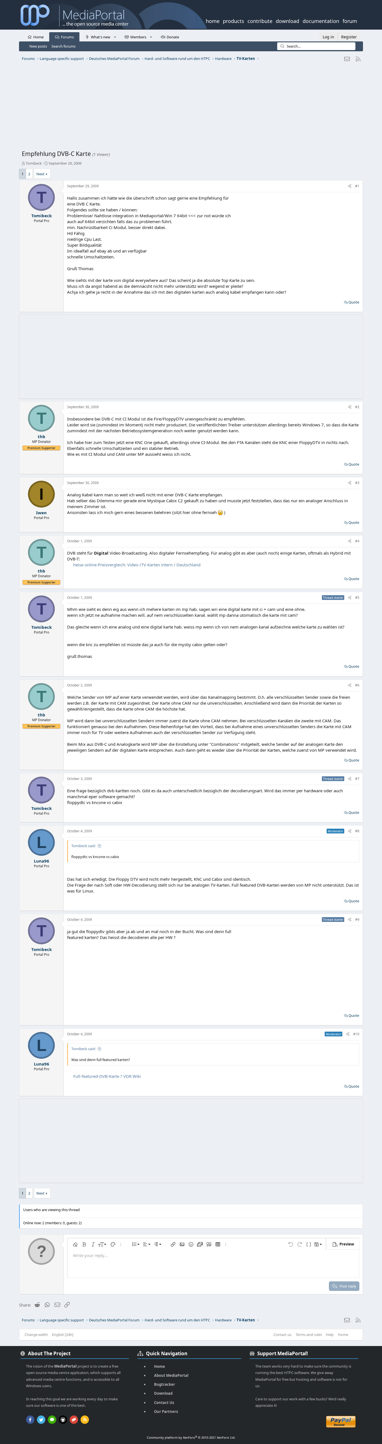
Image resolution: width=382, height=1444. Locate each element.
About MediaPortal (171, 1375)
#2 (357, 407)
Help (330, 1334)
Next (40, 173)
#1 (357, 186)
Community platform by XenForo (191, 1437)
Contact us (282, 1334)
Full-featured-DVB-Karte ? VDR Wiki (107, 1076)
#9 (357, 919)
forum (350, 20)
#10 (356, 1034)
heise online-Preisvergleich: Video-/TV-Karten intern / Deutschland (137, 564)
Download (163, 1393)
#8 (357, 831)
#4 (357, 541)
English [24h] (62, 1334)
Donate (173, 36)
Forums (67, 36)
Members (138, 36)
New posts (38, 46)
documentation (321, 20)
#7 (357, 778)
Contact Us (164, 1402)
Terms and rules (309, 1334)
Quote (353, 302)
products (233, 20)
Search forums (63, 46)
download (287, 20)
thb (41, 436)
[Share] (349, 186)
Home (38, 36)
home (213, 20)
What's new (100, 36)
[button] (115, 36)
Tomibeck (34, 163)
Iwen (41, 512)
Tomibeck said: (83, 845)
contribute (259, 20)
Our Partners (166, 1411)
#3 (357, 482)
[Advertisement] (189, 108)
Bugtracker (164, 1384)
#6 (357, 685)
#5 (357, 597)
